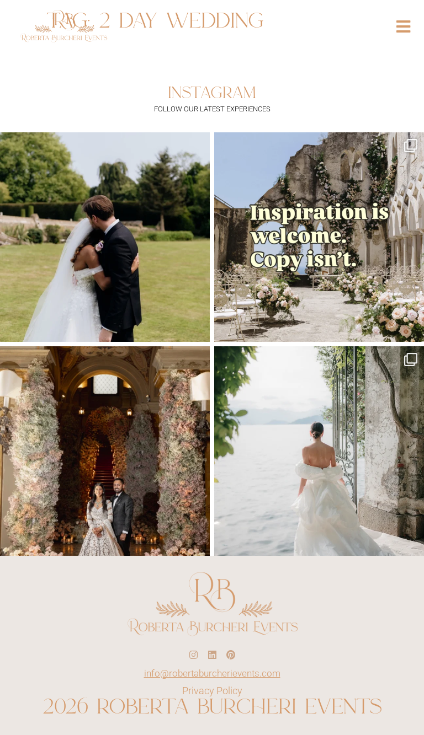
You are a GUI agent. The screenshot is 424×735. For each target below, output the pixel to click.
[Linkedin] (212, 655)
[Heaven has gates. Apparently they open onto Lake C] (319, 451)
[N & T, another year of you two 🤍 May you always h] (105, 237)
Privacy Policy (212, 690)
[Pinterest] (230, 655)
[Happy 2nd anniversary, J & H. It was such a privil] (105, 451)
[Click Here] (403, 26)
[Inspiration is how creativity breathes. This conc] (319, 237)
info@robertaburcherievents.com (212, 673)
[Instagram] (193, 655)
